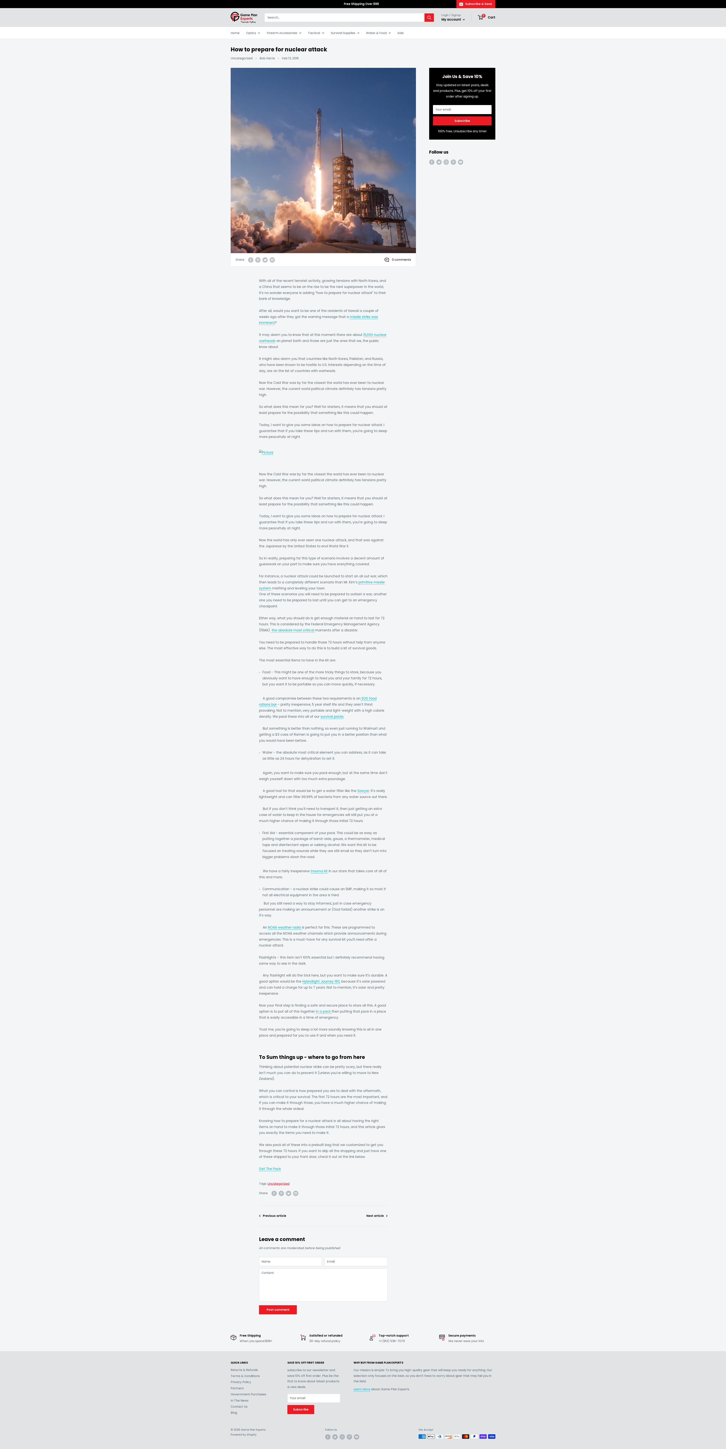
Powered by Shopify (244, 1435)
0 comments (401, 259)
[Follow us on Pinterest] (453, 162)
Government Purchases (248, 1394)
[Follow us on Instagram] (446, 162)
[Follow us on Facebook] (431, 162)
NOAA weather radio (285, 927)
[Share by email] (272, 260)
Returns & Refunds (244, 1370)
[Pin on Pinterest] (258, 260)
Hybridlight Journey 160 (321, 981)
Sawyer (363, 791)
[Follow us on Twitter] (439, 162)
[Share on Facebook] (250, 260)
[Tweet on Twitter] (265, 260)
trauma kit (319, 871)
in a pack (324, 1011)
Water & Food (376, 33)
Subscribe (462, 121)
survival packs (332, 716)
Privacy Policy (241, 1382)
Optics (251, 33)
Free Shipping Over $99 (361, 4)
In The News (239, 1400)
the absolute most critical (293, 630)
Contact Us (239, 1406)
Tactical (314, 33)
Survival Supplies (343, 33)
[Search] (429, 17)
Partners (237, 1388)
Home (235, 33)
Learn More (362, 1389)
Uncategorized (242, 58)
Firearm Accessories (282, 33)
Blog (234, 1412)
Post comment (278, 1310)
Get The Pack (270, 1169)
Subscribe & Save (478, 4)
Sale (400, 33)
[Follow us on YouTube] (460, 162)
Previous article (274, 1216)
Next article (375, 1216)
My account (451, 19)
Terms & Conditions (245, 1376)
